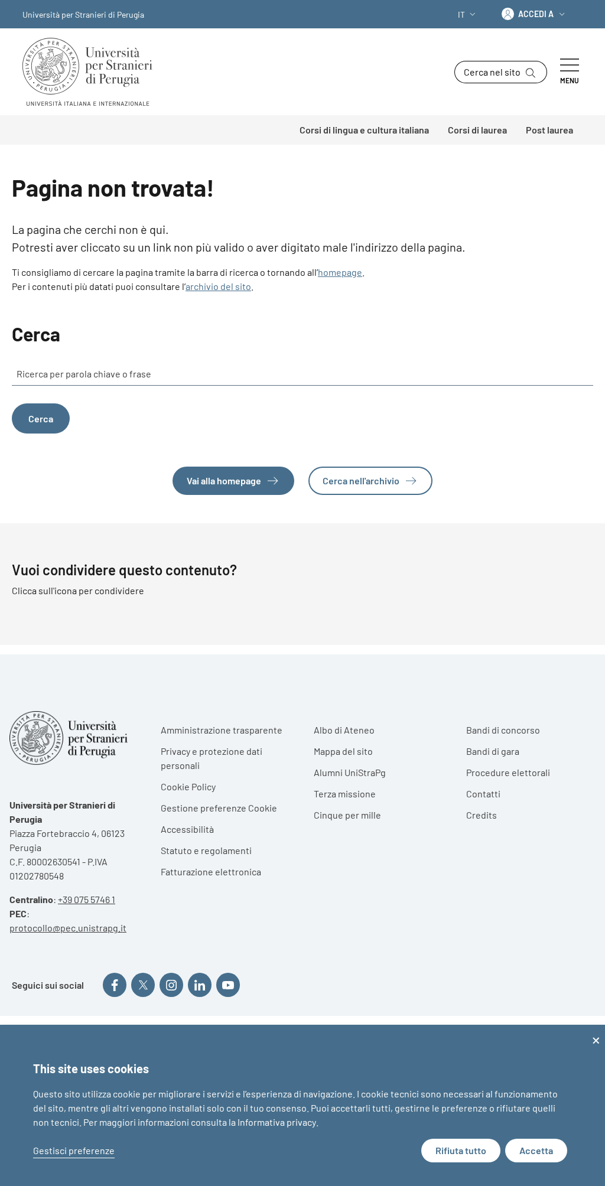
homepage (340, 272)
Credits (481, 814)
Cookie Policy (188, 786)
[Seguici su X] (143, 984)
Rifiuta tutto (460, 1150)
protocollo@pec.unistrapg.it (67, 927)
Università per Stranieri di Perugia (83, 14)
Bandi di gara (492, 751)
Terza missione (345, 793)
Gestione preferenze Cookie (219, 807)
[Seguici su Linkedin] (200, 984)
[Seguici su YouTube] (228, 984)
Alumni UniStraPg (350, 772)
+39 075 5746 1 (86, 899)
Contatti (483, 793)
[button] (467, 14)
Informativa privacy (277, 1122)
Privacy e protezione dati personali (211, 758)
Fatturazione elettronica (211, 871)
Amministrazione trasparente (221, 729)
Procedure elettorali (508, 772)
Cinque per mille (347, 814)
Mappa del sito (343, 751)
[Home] (92, 72)
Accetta (536, 1150)
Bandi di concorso (503, 729)
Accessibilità (187, 829)
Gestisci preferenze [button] (74, 1150)
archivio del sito (218, 286)
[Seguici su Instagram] (171, 984)
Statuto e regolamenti (206, 850)
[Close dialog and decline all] (596, 1032)
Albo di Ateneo (344, 729)
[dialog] (302, 1105)
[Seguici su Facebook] (114, 984)
